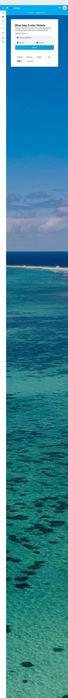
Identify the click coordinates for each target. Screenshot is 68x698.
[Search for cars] (3, 20)
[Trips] (3, 33)
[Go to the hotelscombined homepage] (13, 8)
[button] (3, 8)
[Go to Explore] (3, 28)
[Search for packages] (3, 24)
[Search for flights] (3, 13)
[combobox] (21, 33)
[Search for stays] (3, 17)
